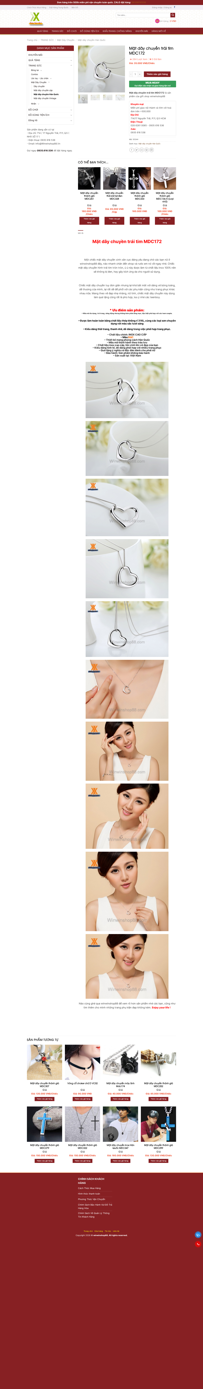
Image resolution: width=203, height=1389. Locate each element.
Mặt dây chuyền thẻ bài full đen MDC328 (114, 195)
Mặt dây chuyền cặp (43, 90)
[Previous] (82, 69)
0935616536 (138, 2)
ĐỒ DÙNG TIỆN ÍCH (89, 31)
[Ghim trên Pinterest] (146, 150)
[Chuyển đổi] (71, 60)
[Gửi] (172, 15)
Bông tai (35, 70)
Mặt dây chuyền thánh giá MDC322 (82, 1146)
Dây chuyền (39, 86)
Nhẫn (33, 103)
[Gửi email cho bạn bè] (141, 150)
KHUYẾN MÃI (142, 31)
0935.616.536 (45, 150)
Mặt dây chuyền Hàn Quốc (92, 40)
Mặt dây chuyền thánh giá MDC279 (44, 1146)
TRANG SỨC (58, 31)
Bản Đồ (75, 7)
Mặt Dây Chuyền (65, 40)
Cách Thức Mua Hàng (36, 7)
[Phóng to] (81, 89)
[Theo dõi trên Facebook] (175, 7)
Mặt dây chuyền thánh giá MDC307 (44, 1085)
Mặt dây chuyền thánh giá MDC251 (89, 195)
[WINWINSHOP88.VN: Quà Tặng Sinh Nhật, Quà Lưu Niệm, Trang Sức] (41, 19)
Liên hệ (116, 1231)
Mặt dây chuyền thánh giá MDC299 (158, 1146)
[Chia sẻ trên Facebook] (131, 150)
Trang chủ (32, 40)
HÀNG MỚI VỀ (159, 31)
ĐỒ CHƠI (72, 31)
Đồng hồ (32, 120)
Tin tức (108, 1231)
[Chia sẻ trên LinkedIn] (151, 150)
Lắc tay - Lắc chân (39, 78)
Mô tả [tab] (80, 233)
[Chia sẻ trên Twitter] (136, 150)
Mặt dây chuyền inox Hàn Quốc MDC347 (120, 1146)
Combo (34, 74)
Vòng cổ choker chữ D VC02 (82, 1083)
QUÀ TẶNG (42, 31)
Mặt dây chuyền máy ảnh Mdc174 (120, 1085)
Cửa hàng (98, 1231)
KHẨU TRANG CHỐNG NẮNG (117, 31)
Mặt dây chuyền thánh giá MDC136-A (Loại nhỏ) (165, 197)
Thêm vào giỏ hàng (157, 74)
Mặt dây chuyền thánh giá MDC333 (140, 195)
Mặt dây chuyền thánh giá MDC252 (158, 1085)
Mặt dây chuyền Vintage (45, 98)
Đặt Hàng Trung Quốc (58, 7)
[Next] (120, 69)
